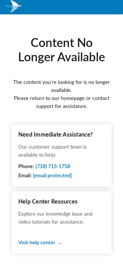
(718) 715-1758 (52, 166)
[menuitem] (13, 7)
